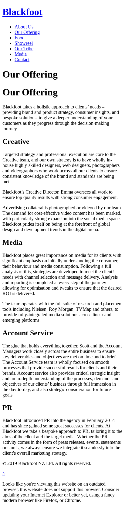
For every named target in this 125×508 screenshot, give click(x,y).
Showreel (24, 43)
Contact (22, 59)
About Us (24, 26)
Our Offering (27, 32)
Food (20, 37)
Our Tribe (24, 48)
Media (21, 54)
